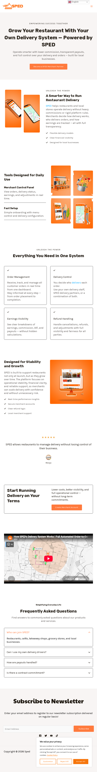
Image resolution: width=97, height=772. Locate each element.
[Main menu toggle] (92, 6)
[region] (64, 752)
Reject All (64, 761)
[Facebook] (40, 735)
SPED (49, 105)
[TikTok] (57, 735)
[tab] (48, 637)
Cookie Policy (52, 755)
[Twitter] (46, 735)
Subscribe (84, 728)
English (75, 2)
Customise (48, 761)
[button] (48, 67)
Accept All (80, 761)
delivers (76, 282)
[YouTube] (51, 735)
